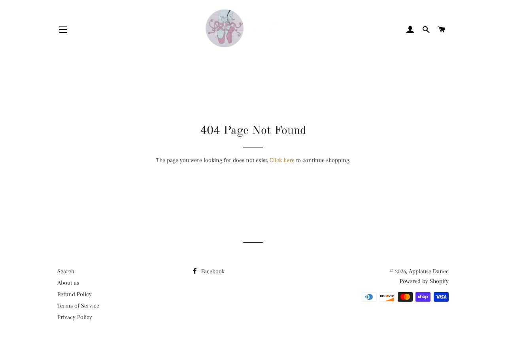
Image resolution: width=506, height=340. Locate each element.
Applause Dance (429, 271)
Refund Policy (74, 294)
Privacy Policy (74, 317)
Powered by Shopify (424, 281)
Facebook (212, 271)
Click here (282, 160)
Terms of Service (78, 305)
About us (68, 282)
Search (65, 271)
